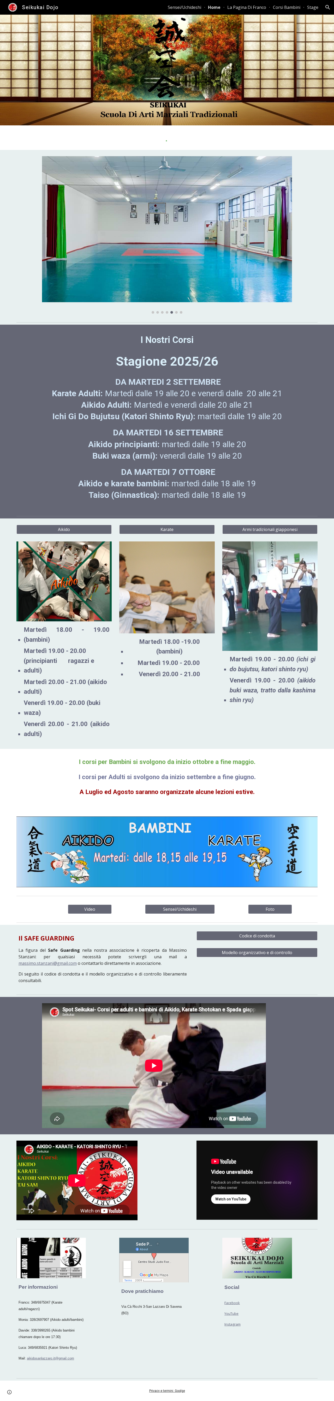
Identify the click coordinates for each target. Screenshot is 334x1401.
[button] (327, 7)
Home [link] (214, 7)
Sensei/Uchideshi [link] (184, 7)
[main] (167, 419)
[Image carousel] (167, 235)
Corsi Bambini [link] (286, 7)
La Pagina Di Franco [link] (246, 7)
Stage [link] (312, 7)
